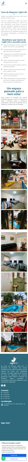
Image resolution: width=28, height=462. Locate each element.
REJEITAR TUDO (14, 459)
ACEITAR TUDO (14, 455)
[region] (14, 451)
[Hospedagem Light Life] (3, 3)
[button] (3, 458)
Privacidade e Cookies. (10, 452)
